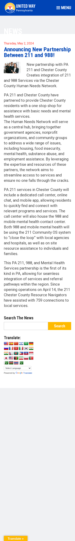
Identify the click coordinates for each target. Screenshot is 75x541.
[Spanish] (11, 344)
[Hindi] (6, 353)
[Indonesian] (31, 353)
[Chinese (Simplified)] (16, 344)
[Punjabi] (6, 363)
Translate (27, 373)
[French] (11, 348)
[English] (6, 344)
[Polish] (26, 358)
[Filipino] (21, 353)
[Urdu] (21, 363)
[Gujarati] (31, 348)
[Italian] (21, 348)
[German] (31, 344)
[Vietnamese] (16, 348)
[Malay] (11, 358)
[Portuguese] (31, 358)
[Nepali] (11, 353)
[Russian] (6, 348)
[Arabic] (26, 344)
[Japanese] (6, 358)
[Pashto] (16, 358)
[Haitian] (26, 353)
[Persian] (21, 358)
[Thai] (16, 363)
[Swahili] (11, 363)
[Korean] (26, 348)
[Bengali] (16, 353)
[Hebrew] (21, 344)
